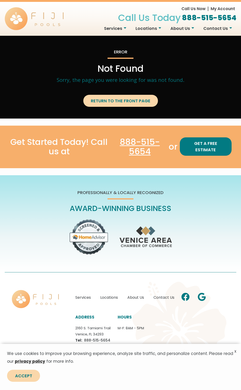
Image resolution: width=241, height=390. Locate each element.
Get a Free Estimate (205, 146)
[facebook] (185, 296)
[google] (202, 296)
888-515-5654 (140, 146)
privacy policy (30, 361)
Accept (23, 376)
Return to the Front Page (120, 101)
